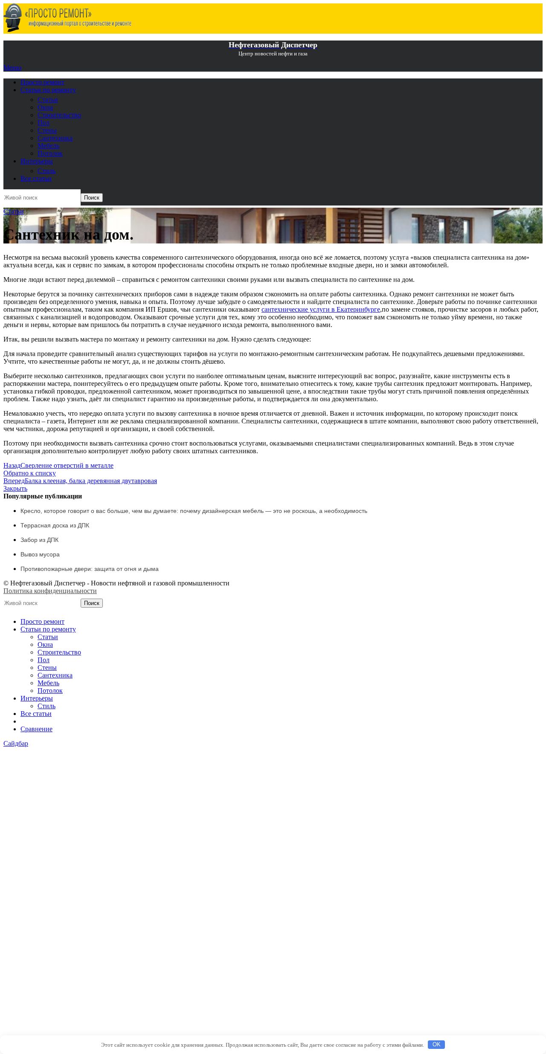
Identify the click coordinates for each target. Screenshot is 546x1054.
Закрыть (15, 488)
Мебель (48, 145)
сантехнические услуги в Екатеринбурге (320, 309)
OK (437, 1044)
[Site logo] (67, 29)
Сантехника (55, 138)
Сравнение (36, 729)
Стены (47, 130)
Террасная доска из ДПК (54, 525)
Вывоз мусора (40, 554)
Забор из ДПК (39, 539)
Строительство (59, 115)
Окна (45, 107)
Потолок (50, 153)
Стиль (46, 170)
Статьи (48, 99)
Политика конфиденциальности (50, 590)
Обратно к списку (29, 473)
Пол (43, 122)
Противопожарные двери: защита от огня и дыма (89, 568)
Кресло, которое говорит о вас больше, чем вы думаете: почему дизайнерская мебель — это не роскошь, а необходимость (193, 510)
